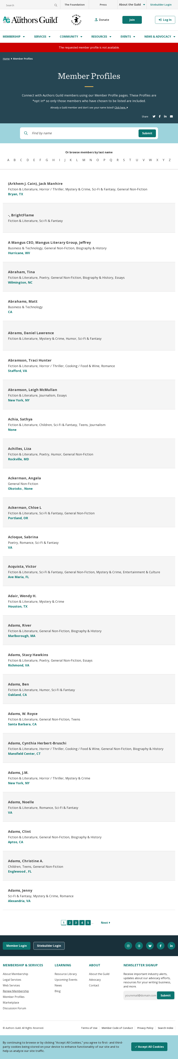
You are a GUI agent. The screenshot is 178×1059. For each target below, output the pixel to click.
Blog (58, 991)
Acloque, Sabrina (23, 537)
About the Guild (99, 974)
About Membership (15, 974)
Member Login (16, 946)
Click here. (121, 107)
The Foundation (74, 4)
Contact (94, 985)
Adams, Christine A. (25, 861)
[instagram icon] (126, 946)
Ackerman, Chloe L (25, 507)
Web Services (11, 985)
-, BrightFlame (21, 215)
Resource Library (66, 974)
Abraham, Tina (21, 272)
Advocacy (95, 980)
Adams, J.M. (18, 772)
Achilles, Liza (19, 448)
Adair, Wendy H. (22, 596)
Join (132, 20)
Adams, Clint (19, 831)
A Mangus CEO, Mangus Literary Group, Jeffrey (49, 242)
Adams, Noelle (21, 802)
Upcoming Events (66, 980)
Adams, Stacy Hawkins (28, 654)
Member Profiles (14, 997)
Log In (167, 20)
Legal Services (12, 980)
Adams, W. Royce (23, 713)
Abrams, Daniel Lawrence (31, 333)
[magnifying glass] (55, 5)
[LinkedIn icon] (169, 946)
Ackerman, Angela (24, 478)
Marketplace (11, 1002)
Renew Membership (16, 991)
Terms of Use (89, 1028)
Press (103, 4)
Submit (147, 133)
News (58, 985)
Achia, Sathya (20, 419)
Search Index (165, 1028)
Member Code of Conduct (117, 1028)
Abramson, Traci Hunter (30, 360)
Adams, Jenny (20, 890)
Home (6, 58)
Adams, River (19, 625)
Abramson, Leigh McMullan (32, 389)
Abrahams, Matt (23, 301)
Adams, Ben (18, 684)
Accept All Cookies (150, 1047)
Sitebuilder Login (161, 4)
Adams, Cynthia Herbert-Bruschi (37, 743)
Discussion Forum (14, 1008)
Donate (104, 20)
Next (105, 923)
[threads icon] (137, 946)
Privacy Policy (145, 1028)
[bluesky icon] (148, 946)
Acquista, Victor (22, 566)
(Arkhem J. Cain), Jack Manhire (35, 183)
